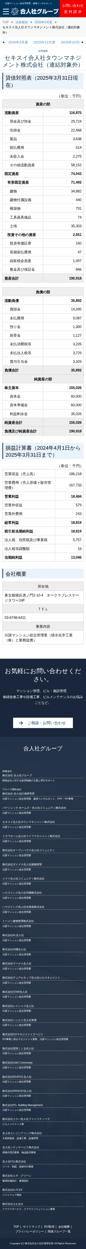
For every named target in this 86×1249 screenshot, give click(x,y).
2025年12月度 (44, 42)
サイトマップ (31, 1226)
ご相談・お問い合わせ (46, 723)
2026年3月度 (18, 42)
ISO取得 (49, 1226)
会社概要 (64, 1226)
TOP (5, 22)
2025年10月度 (71, 42)
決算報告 (22, 22)
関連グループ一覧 (59, 1231)
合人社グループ (43, 748)
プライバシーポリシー (29, 1231)
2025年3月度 (43, 22)
